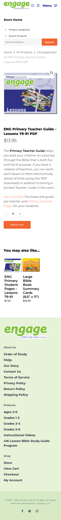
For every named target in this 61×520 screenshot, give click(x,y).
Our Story (11, 366)
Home (8, 52)
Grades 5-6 (12, 429)
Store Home (13, 20)
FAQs (8, 360)
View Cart (11, 468)
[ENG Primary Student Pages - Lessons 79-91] (13, 265)
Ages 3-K (11, 412)
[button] (50, 5)
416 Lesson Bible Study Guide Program (27, 443)
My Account (13, 480)
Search (49, 42)
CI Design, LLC (42, 503)
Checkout (11, 474)
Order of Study (15, 354)
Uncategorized (47, 52)
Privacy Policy (15, 383)
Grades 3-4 (12, 423)
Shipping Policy (16, 395)
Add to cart (17, 224)
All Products (24, 52)
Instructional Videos (19, 435)
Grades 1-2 (12, 418)
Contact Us (12, 371)
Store (8, 463)
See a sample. (14, 196)
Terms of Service (17, 377)
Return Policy (14, 389)
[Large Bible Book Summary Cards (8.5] (31, 265)
